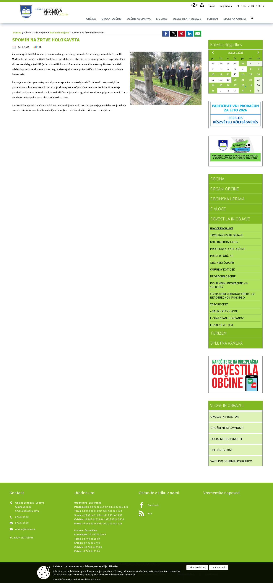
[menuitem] (91, 18)
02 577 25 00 (22, 517)
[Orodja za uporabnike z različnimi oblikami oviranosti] (194, 5)
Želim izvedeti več (197, 567)
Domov (17, 32)
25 (221, 85)
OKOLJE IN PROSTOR (224, 417)
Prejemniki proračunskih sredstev (229, 285)
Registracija (226, 6)
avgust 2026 (235, 52)
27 (235, 85)
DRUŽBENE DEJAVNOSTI (227, 428)
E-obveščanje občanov (226, 318)
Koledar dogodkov (226, 45)
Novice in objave (59, 32)
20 (235, 79)
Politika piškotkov (91, 579)
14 (242, 74)
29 (250, 85)
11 (221, 74)
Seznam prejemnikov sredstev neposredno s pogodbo (232, 295)
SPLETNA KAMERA (226, 343)
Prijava (211, 6)
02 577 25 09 (22, 523)
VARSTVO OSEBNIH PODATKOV (231, 461)
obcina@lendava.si (25, 529)
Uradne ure (84, 492)
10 (213, 74)
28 (242, 85)
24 (213, 85)
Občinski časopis (222, 262)
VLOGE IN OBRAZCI (226, 405)
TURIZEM (218, 333)
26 (228, 85)
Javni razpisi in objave (226, 235)
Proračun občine (223, 276)
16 (258, 74)
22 (250, 79)
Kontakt (17, 492)
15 (250, 74)
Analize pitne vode (224, 311)
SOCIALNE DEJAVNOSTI (226, 439)
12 (228, 74)
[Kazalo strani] (202, 5)
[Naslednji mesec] (258, 52)
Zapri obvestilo (218, 567)
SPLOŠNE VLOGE (221, 450)
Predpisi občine (221, 256)
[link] (166, 34)
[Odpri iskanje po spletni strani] (252, 18)
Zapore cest (219, 304)
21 (242, 79)
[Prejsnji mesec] (212, 52)
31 (242, 63)
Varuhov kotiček (222, 269)
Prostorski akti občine (227, 249)
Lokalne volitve (222, 325)
